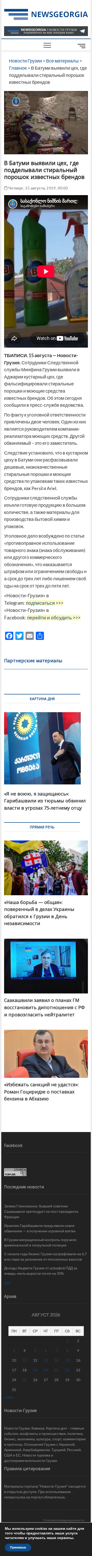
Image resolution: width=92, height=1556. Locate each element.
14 (56, 1360)
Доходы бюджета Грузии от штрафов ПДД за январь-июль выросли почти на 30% (40, 1270)
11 (24, 1360)
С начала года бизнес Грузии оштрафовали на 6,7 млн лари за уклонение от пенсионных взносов (45, 1256)
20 (46, 1370)
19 (35, 1370)
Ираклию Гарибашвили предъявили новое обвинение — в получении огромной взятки (39, 1228)
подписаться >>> (44, 603)
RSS (7, 1283)
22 (67, 1370)
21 (56, 1370)
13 (46, 1360)
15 (67, 1360)
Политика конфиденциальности (63, 1520)
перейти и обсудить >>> (53, 617)
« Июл (9, 1397)
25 (24, 1380)
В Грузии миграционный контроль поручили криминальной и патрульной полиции (40, 1242)
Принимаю (18, 1547)
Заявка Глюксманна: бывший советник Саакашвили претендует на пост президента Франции (41, 1211)
